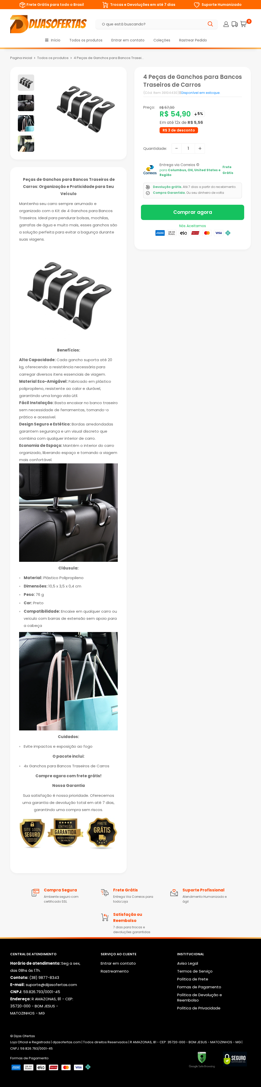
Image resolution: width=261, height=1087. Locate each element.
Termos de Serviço (195, 971)
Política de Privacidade (198, 1008)
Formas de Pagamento (199, 987)
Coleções (161, 40)
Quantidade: (155, 148)
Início (55, 40)
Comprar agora (192, 212)
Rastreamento (115, 971)
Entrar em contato (128, 40)
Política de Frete (192, 979)
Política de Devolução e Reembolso (199, 997)
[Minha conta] (226, 24)
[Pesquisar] (211, 24)
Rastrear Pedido (193, 40)
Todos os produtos (85, 40)
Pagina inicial (21, 57)
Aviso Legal (187, 963)
